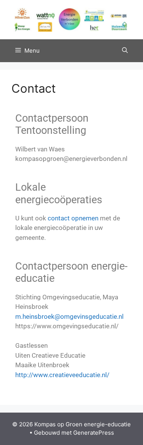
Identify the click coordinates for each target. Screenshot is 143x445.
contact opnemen (73, 218)
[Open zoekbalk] (124, 50)
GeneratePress (93, 432)
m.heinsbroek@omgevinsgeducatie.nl (69, 316)
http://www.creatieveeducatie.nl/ (62, 375)
